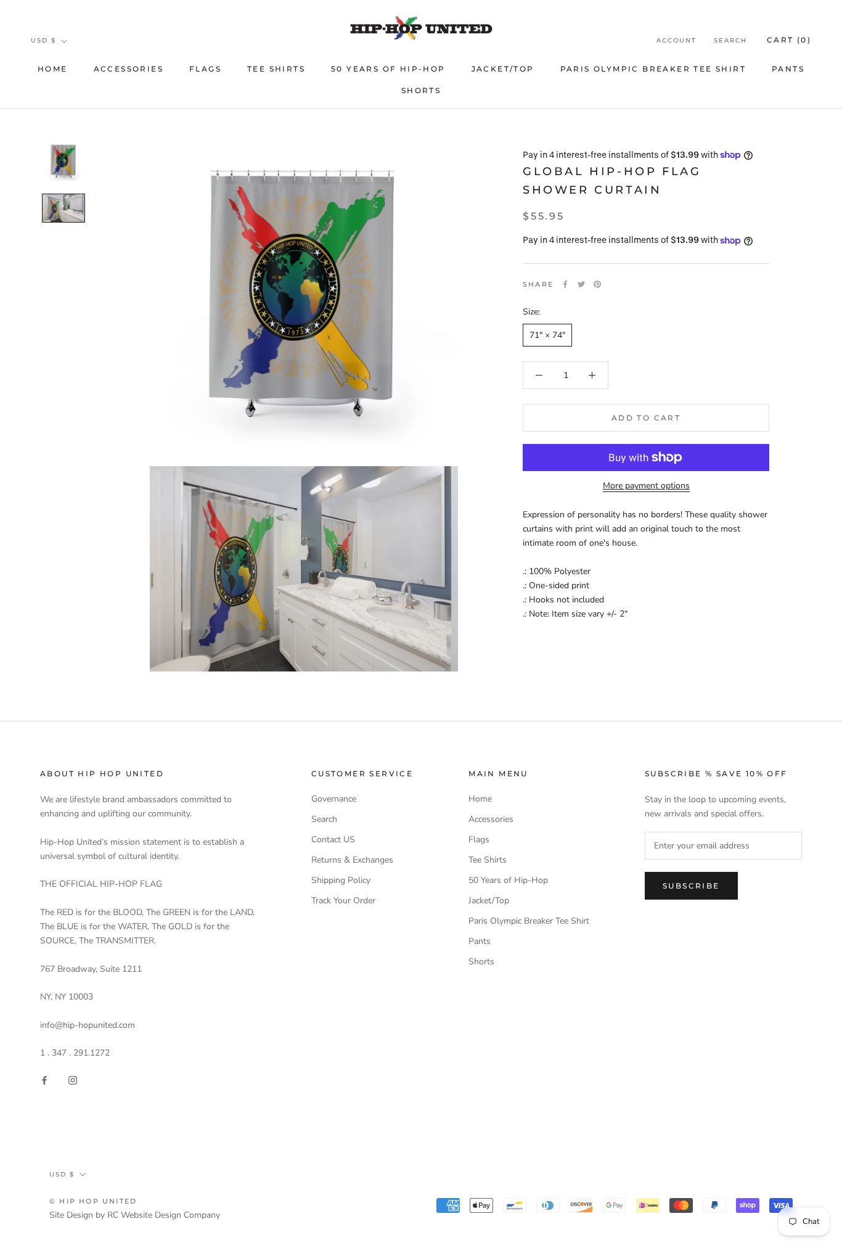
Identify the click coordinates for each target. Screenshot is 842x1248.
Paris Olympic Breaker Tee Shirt (653, 68)
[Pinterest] (597, 284)
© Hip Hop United (93, 1201)
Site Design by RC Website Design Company (134, 1215)
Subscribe (691, 885)
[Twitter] (581, 284)
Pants (788, 68)
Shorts (421, 90)
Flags (205, 68)
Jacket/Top (503, 68)
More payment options (646, 485)
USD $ (43, 40)
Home (53, 68)
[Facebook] (565, 284)
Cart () (789, 39)
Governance (333, 799)
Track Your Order (343, 900)
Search (730, 40)
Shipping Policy (340, 880)
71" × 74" (547, 335)
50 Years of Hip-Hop (388, 68)
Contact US (333, 839)
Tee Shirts (276, 68)
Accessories (128, 68)
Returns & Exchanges (352, 860)
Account (676, 40)
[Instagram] (72, 1079)
